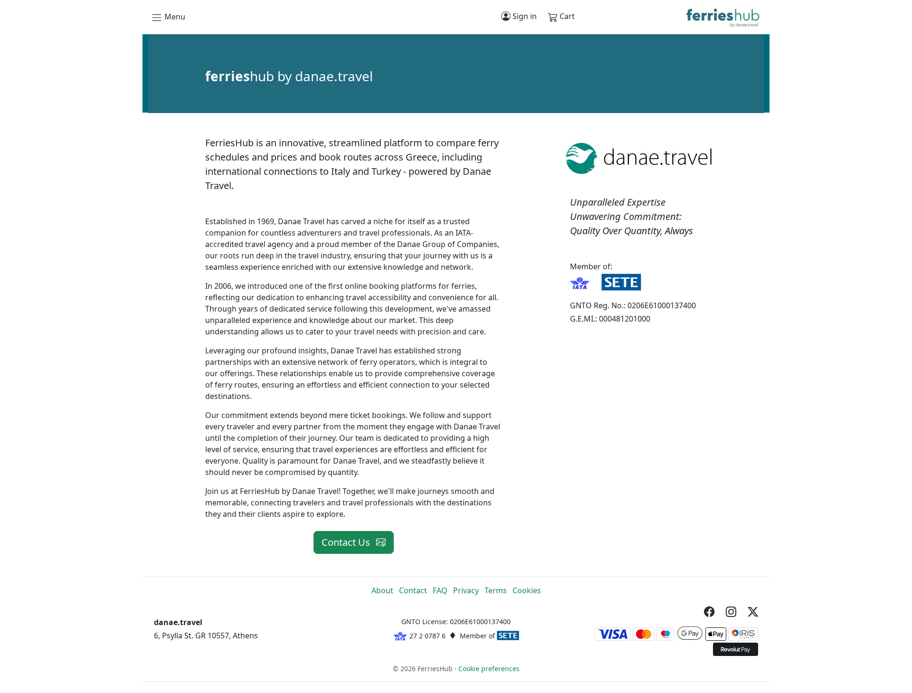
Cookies (527, 590)
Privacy (466, 590)
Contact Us (347, 542)
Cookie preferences (489, 668)
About (382, 590)
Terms (495, 590)
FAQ (440, 590)
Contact (413, 590)
